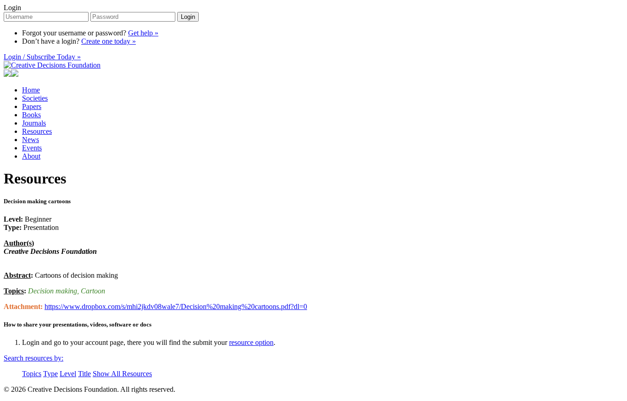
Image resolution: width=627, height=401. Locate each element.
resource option (251, 342)
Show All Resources (122, 374)
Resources (37, 131)
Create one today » (108, 41)
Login (12, 7)
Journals (34, 123)
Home (31, 90)
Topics (31, 374)
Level (68, 374)
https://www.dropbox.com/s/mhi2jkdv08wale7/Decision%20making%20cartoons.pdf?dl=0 (176, 306)
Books (31, 115)
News (30, 139)
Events (32, 148)
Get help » (143, 33)
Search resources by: (33, 358)
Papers (31, 106)
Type (50, 374)
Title (84, 374)
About (31, 156)
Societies (35, 98)
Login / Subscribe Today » (42, 57)
